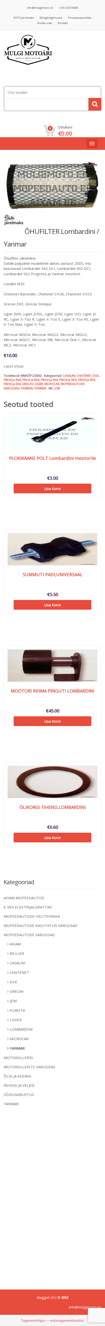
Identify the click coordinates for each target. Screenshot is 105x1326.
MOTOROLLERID (18, 1057)
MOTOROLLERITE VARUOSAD (29, 1066)
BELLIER (17, 953)
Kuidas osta (44, 23)
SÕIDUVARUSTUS (19, 1094)
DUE (96, 376)
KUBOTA (17, 1010)
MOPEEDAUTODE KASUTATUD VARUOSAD (40, 925)
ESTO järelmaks (24, 17)
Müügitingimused (51, 17)
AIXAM (15, 943)
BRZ (65, 1297)
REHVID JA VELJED (19, 1085)
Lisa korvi (52, 488)
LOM (57, 388)
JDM (13, 1000)
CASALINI (69, 376)
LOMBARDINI (21, 1029)
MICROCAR (51, 384)
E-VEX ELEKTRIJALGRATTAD (28, 907)
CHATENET (84, 376)
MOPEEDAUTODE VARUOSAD (29, 934)
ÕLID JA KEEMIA (17, 1076)
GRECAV (27, 384)
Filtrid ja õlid (12, 380)
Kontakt (63, 23)
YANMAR (27, 388)
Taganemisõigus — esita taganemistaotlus (52, 1320)
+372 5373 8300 (68, 7)
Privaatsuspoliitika (79, 17)
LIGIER (39, 384)
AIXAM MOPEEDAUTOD (24, 897)
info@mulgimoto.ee (40, 7)
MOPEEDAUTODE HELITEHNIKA (32, 916)
